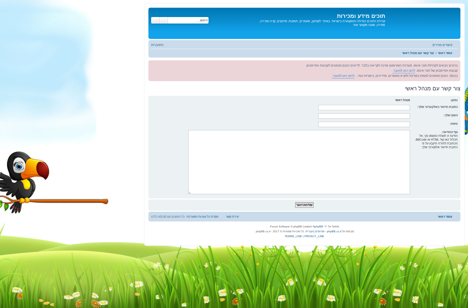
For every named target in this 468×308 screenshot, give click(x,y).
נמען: (454, 100)
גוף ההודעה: (450, 132)
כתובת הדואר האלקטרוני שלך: (437, 106)
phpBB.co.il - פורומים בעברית (323, 231)
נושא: (454, 123)
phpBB (318, 226)
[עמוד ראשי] (422, 23)
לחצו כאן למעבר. (403, 70)
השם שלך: (451, 115)
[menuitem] (160, 45)
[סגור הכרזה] (152, 64)
